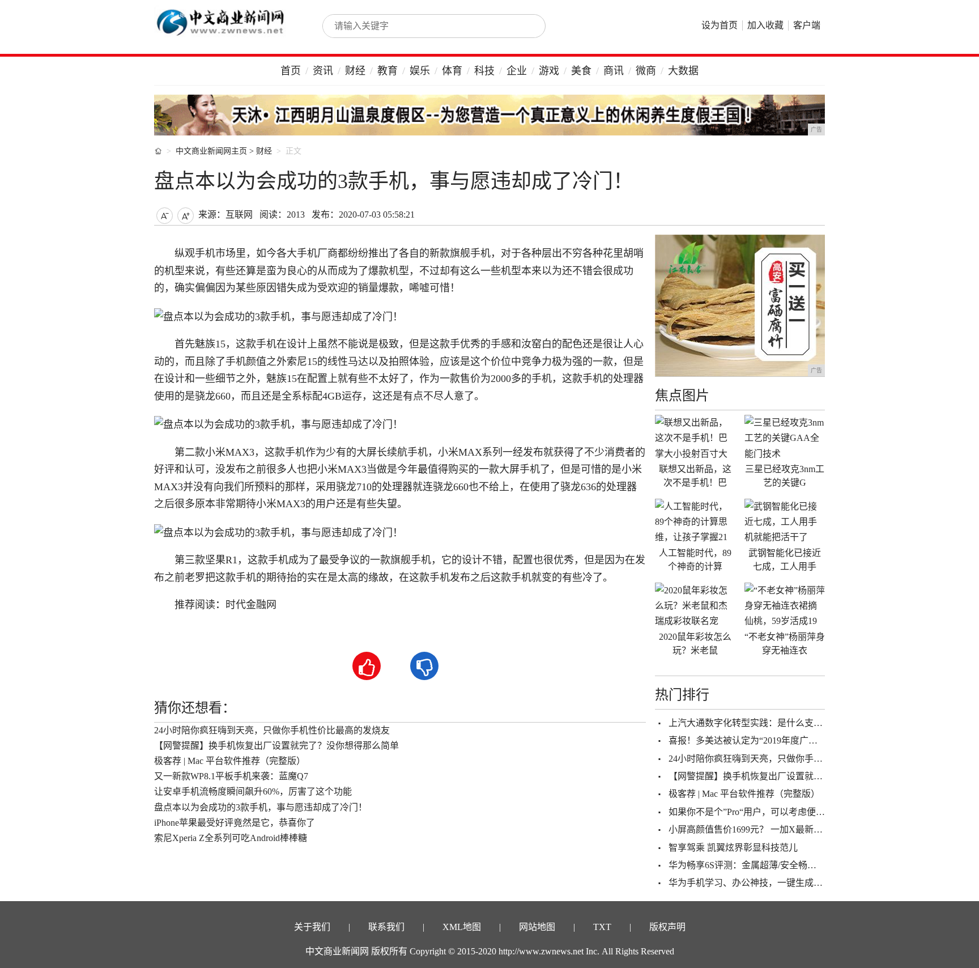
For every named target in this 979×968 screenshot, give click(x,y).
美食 (581, 71)
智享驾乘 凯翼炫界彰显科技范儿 (733, 847)
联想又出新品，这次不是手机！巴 (695, 475)
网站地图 (537, 927)
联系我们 (386, 927)
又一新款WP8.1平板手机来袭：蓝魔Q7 (231, 776)
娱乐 (420, 71)
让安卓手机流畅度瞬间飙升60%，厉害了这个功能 (253, 791)
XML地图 (461, 927)
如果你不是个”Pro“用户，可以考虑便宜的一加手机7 (772, 812)
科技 (484, 71)
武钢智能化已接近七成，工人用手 (784, 559)
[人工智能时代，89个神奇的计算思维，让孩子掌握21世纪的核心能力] (695, 521)
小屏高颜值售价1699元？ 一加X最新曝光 (750, 829)
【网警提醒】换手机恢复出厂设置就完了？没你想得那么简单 (276, 745)
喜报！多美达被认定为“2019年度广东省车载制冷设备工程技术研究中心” (813, 740)
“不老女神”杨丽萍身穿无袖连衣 (784, 643)
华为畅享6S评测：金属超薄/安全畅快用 (747, 865)
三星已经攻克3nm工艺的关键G (784, 475)
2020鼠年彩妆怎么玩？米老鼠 (695, 643)
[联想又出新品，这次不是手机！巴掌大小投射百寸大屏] (695, 437)
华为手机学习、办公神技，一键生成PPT (749, 883)
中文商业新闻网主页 (211, 151)
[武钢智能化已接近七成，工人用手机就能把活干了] (784, 521)
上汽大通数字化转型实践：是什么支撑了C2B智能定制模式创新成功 (804, 723)
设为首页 (719, 25)
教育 (387, 71)
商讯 (613, 71)
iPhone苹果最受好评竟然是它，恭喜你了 (234, 822)
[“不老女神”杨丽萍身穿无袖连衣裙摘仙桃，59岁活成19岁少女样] (784, 605)
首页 (290, 71)
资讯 (323, 71)
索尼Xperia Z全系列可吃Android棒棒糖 (230, 838)
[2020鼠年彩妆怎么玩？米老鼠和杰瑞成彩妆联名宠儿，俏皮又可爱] (695, 605)
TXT (602, 927)
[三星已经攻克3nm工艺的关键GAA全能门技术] (784, 437)
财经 (355, 71)
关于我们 (312, 927)
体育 (452, 71)
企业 (516, 71)
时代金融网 (250, 604)
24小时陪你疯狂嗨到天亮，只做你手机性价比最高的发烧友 (272, 730)
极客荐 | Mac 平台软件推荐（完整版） (229, 761)
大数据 (683, 71)
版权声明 (667, 927)
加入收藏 (765, 25)
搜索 (524, 26)
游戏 (549, 71)
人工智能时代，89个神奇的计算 (695, 559)
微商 (646, 71)
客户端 (806, 25)
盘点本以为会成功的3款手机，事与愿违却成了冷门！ (260, 807)
